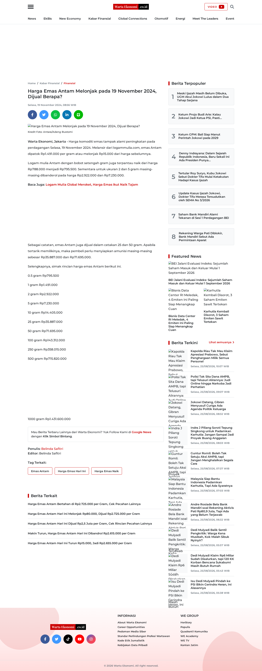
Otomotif (161, 18)
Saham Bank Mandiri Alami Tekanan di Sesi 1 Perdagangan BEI (203, 216)
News (32, 18)
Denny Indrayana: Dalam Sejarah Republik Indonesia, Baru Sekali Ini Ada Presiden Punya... (204, 156)
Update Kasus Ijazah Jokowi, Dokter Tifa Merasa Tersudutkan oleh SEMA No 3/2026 (202, 196)
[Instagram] (91, 639)
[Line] (78, 114)
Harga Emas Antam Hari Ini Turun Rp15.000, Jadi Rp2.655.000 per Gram (80, 543)
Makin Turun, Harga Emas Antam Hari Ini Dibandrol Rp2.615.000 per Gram (81, 533)
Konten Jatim (189, 645)
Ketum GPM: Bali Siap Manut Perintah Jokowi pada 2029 (199, 136)
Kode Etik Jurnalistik (131, 640)
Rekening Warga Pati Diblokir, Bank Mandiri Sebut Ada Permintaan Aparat (201, 236)
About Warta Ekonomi (132, 622)
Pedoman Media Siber (132, 631)
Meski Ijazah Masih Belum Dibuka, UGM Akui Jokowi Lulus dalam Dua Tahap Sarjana (203, 96)
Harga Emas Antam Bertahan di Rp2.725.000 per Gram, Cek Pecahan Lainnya (84, 504)
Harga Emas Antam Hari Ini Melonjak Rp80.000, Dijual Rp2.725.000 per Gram (84, 514)
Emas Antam (40, 471)
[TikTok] (68, 639)
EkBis (48, 18)
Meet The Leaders (205, 18)
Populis (185, 627)
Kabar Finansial (99, 18)
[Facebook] (32, 114)
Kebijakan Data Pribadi (132, 645)
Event (230, 18)
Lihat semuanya (220, 342)
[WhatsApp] (55, 114)
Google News (141, 432)
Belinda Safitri (52, 449)
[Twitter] (44, 114)
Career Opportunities (131, 627)
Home (32, 83)
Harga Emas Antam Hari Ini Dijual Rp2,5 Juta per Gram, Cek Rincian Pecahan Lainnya (90, 523)
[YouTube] (79, 639)
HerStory (186, 622)
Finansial (69, 83)
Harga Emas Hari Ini (72, 471)
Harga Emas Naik (107, 471)
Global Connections (132, 18)
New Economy (70, 18)
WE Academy (189, 636)
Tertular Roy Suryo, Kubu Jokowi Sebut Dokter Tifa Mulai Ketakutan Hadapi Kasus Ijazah (203, 176)
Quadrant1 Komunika (194, 631)
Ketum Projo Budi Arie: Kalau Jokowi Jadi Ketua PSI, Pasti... (200, 116)
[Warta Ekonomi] (131, 6)
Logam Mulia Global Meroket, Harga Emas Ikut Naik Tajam (92, 184)
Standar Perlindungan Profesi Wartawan (144, 636)
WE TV (184, 640)
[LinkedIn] (67, 114)
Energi (180, 18)
